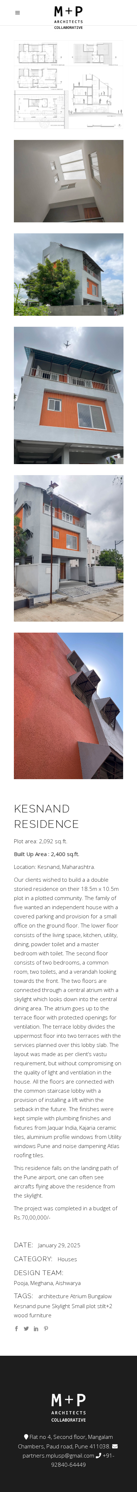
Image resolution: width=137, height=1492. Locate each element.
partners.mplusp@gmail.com (58, 1455)
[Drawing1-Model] (68, 84)
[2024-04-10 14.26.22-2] (68, 706)
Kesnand (25, 1306)
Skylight (61, 1306)
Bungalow (100, 1296)
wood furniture (33, 1315)
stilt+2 (105, 1306)
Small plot (84, 1306)
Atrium (78, 1296)
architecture (53, 1296)
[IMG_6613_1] (68, 395)
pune (43, 1306)
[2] (68, 548)
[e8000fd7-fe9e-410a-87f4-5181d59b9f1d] (68, 181)
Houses (67, 1259)
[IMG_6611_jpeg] (68, 274)
